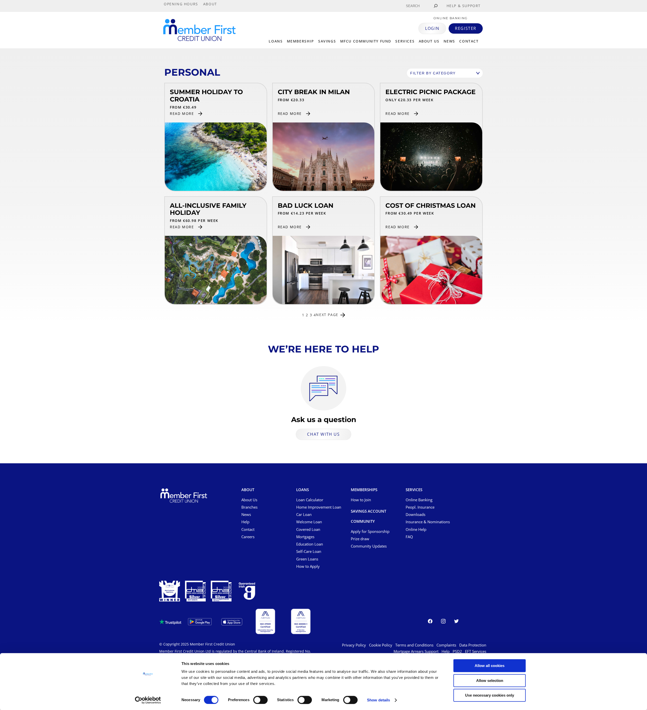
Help (245, 521)
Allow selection (489, 680)
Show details (378, 700)
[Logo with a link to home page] (199, 30)
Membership (300, 41)
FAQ (409, 536)
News (449, 41)
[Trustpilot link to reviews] (170, 621)
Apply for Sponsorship (370, 531)
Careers (248, 536)
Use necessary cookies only (489, 695)
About (247, 490)
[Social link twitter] (456, 622)
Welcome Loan (309, 521)
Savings (327, 41)
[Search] (435, 6)
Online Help (416, 529)
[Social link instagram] (443, 622)
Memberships (364, 490)
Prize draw (360, 538)
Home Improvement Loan (318, 507)
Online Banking (419, 499)
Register (465, 28)
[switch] (260, 700)
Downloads (415, 514)
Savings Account (368, 511)
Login (432, 28)
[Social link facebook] (430, 622)
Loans (276, 41)
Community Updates (369, 546)
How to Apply (308, 566)
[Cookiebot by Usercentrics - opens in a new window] (148, 700)
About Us (249, 499)
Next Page (327, 315)
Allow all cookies (489, 665)
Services (404, 41)
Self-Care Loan (308, 551)
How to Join (361, 499)
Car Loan (304, 514)
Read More (182, 113)
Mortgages (305, 536)
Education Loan (309, 544)
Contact (468, 41)
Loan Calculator (309, 499)
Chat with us (323, 434)
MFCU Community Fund (365, 41)
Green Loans (307, 558)
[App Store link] (231, 622)
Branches (249, 507)
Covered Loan (308, 529)
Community (363, 521)
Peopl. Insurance (420, 507)
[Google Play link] (199, 621)
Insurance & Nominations (428, 521)
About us (429, 41)
